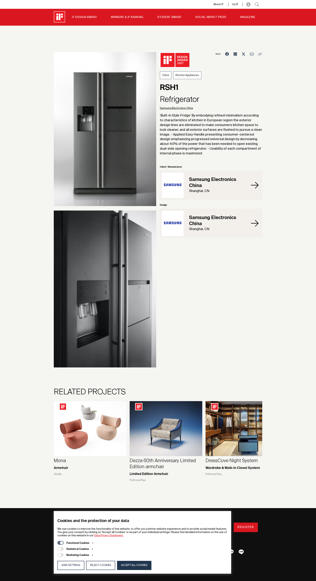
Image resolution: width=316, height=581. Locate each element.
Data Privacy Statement (108, 535)
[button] (248, 4)
